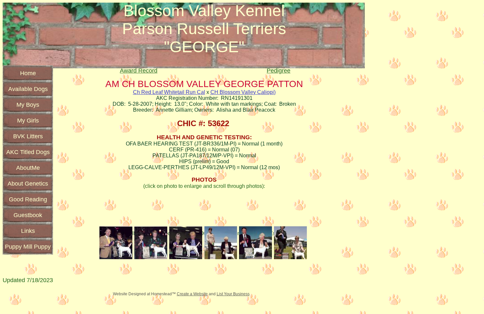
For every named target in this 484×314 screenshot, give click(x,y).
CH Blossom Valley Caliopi (242, 92)
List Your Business (233, 294)
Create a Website (192, 294)
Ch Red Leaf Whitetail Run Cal (169, 92)
